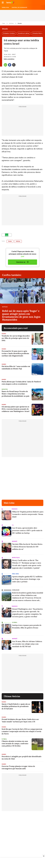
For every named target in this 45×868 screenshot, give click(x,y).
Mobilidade (15, 590)
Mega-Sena (15, 574)
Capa (3, 23)
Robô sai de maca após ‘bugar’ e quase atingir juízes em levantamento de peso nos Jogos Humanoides (21, 315)
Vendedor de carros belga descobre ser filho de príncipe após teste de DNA (16, 338)
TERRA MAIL (5, 7)
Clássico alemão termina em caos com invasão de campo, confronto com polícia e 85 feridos (15, 743)
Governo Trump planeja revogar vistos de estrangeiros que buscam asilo (18, 767)
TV (13, 525)
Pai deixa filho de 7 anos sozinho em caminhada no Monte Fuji (16, 367)
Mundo (20, 23)
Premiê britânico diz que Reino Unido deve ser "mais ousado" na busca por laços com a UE (20, 720)
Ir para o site (10, 2)
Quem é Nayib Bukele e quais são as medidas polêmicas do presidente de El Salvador (16, 706)
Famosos (14, 509)
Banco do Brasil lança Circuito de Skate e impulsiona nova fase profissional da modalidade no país (15, 393)
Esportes (5, 389)
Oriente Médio (37, 33)
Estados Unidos (9, 33)
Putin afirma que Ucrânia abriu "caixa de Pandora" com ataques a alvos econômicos (21, 383)
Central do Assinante (19, 7)
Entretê (14, 541)
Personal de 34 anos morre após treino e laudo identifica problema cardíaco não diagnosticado (15, 353)
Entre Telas (16, 557)
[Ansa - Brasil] (7, 235)
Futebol (14, 622)
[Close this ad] (43, 856)
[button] (3, 2)
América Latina (23, 33)
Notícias (11, 23)
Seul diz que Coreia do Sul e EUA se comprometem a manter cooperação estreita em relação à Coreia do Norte (22, 731)
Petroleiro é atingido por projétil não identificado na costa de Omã (21, 757)
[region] (22, 863)
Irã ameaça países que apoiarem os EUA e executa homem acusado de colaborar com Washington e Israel (15, 409)
